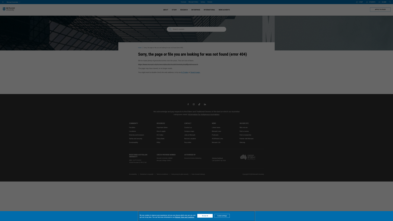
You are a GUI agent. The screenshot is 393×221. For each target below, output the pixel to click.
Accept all (205, 216)
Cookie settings (222, 216)
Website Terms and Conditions (184, 217)
